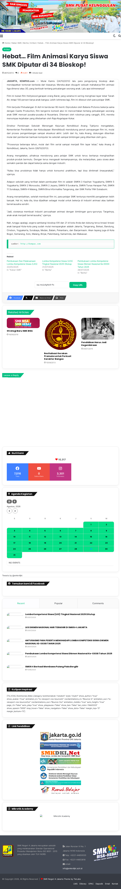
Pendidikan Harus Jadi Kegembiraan (93, 344)
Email (107, 884)
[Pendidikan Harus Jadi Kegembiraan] (97, 329)
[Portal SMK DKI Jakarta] (60, 753)
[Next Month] (15, 510)
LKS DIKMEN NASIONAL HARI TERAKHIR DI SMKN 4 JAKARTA (56, 627)
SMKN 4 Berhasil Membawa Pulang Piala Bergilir (51, 666)
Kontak (115, 884)
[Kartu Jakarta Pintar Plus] (60, 761)
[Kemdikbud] (60, 768)
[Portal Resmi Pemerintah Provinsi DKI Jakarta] (60, 736)
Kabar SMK (17, 43)
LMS (75, 884)
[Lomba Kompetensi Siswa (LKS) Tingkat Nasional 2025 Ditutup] (15, 618)
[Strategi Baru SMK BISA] (23, 323)
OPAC (91, 884)
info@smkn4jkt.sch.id (72, 868)
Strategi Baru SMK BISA (20, 330)
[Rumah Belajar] (60, 790)
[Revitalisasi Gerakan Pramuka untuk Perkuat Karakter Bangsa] (60, 334)
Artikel (33, 43)
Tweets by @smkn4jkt (12, 575)
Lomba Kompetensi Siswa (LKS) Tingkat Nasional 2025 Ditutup (60, 614)
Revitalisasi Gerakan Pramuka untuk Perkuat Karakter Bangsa (57, 356)
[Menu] (1, 35)
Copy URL (78, 285)
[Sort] (14, 501)
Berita (25, 43)
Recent (21, 603)
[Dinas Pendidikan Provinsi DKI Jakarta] (60, 746)
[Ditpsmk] (60, 776)
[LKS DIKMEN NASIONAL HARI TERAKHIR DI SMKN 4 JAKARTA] (15, 631)
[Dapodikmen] (60, 783)
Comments (98, 603)
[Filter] (9, 501)
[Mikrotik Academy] (60, 820)
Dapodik (99, 884)
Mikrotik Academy (22, 808)
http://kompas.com (31, 244)
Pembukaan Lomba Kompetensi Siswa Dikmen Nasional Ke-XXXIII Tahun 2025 (93, 264)
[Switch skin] (114, 35)
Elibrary (83, 884)
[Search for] (119, 35)
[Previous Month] (9, 510)
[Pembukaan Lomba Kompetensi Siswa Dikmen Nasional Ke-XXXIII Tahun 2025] (15, 657)
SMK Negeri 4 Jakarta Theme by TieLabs (62, 879)
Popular (58, 603)
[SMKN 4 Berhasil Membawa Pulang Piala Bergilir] (15, 670)
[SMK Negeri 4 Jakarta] (60, 16)
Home (7, 43)
